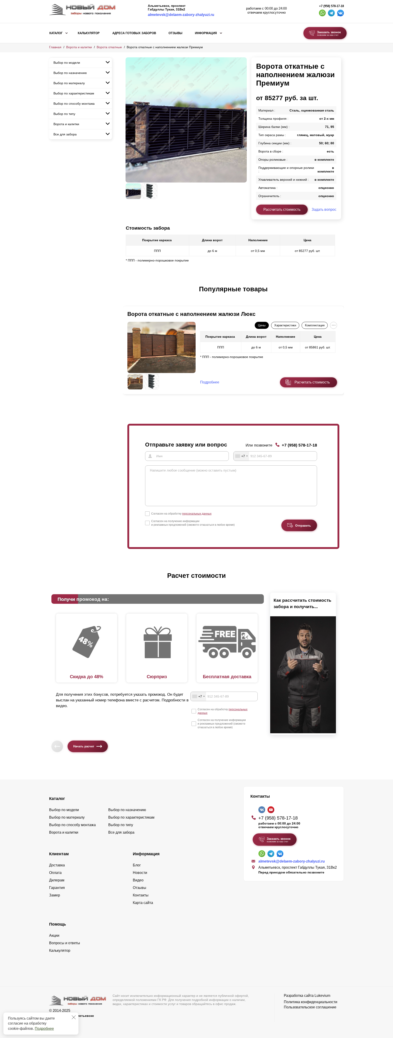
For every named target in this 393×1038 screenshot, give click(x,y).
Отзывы (175, 33)
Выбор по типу (64, 114)
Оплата (55, 873)
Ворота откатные (109, 47)
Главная (55, 47)
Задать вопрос (324, 209)
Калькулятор (89, 33)
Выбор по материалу (69, 83)
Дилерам (56, 880)
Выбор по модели (66, 62)
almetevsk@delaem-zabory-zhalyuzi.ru (181, 15)
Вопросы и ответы (64, 943)
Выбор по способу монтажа (74, 103)
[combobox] (241, 456)
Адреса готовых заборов (134, 33)
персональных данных (197, 513)
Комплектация (315, 325)
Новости (140, 873)
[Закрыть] (73, 1017)
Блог (137, 865)
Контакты (141, 895)
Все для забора (65, 134)
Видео (138, 880)
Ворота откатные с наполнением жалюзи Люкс (191, 314)
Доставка (57, 865)
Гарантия (57, 888)
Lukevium (322, 995)
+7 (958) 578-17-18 (331, 6)
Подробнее (44, 1028)
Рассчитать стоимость (281, 209)
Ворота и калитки (79, 47)
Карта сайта (143, 903)
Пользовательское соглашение (310, 1007)
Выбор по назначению (70, 73)
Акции (54, 935)
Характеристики (285, 325)
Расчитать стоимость (312, 382)
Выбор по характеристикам (73, 93)
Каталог (56, 33)
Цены (261, 325)
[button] (128, 293)
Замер (54, 895)
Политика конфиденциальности (310, 1002)
